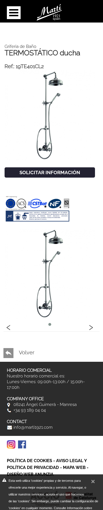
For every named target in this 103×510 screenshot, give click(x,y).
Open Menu (14, 12)
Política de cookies (29, 460)
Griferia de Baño (20, 46)
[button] (49, 324)
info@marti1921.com (32, 427)
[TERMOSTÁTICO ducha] (50, 115)
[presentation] (8, 326)
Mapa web (74, 467)
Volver (26, 352)
